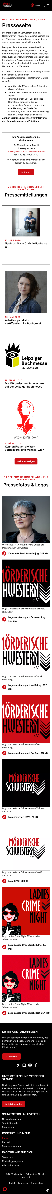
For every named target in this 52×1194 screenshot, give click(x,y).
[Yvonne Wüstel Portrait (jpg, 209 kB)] (4, 553)
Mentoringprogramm (12, 1161)
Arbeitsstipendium (11, 1165)
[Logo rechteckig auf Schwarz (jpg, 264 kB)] (4, 619)
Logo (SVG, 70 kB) (18, 881)
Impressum (23, 1183)
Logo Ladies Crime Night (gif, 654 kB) (29, 1013)
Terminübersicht (10, 1123)
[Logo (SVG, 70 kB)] (4, 881)
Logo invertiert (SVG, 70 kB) (23, 817)
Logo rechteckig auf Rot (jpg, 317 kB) (28, 753)
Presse (5, 1138)
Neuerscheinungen (11, 1119)
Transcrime (7, 1157)
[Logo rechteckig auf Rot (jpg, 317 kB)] (4, 753)
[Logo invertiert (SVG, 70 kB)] (4, 817)
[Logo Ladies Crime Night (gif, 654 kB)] (4, 1013)
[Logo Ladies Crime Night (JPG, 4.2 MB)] (4, 947)
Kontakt (6, 1142)
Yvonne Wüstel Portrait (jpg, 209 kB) (28, 553)
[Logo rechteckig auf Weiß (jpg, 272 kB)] (4, 687)
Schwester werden (11, 1146)
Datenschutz (37, 1183)
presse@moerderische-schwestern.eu (26, 151)
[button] (48, 5)
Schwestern (8, 1127)
